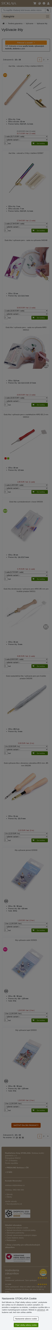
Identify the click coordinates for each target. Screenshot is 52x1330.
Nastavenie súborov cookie (26, 1319)
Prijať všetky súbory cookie (26, 1325)
